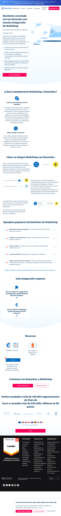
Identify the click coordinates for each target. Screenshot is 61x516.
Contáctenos (26, 442)
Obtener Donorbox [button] (41, 385)
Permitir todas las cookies (24, 511)
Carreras (24, 450)
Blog (23, 448)
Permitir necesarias (39, 511)
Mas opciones (51, 511)
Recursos (29, 8)
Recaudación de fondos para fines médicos (39, 450)
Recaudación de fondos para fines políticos (39, 444)
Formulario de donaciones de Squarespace (51, 448)
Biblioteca (25, 465)
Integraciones (51, 439)
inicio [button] (30, 431)
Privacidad (25, 457)
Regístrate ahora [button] (54, 8)
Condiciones (25, 455)
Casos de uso (38, 439)
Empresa (37, 8)
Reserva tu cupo (39, 3)
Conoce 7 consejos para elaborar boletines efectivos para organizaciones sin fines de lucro (30, 270)
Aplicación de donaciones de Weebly (51, 457)
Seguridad (25, 459)
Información (26, 439)
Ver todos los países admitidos (30, 425)
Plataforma (16, 8)
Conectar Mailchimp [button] (14, 75)
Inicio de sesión (44, 8)
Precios (23, 8)
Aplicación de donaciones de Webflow (51, 463)
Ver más (40, 508)
